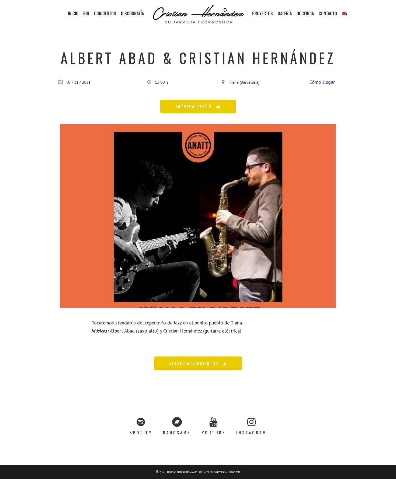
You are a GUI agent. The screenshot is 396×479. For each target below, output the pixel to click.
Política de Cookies (215, 472)
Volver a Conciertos (193, 363)
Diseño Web (233, 472)
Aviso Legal (197, 472)
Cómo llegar (322, 82)
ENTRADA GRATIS (194, 106)
